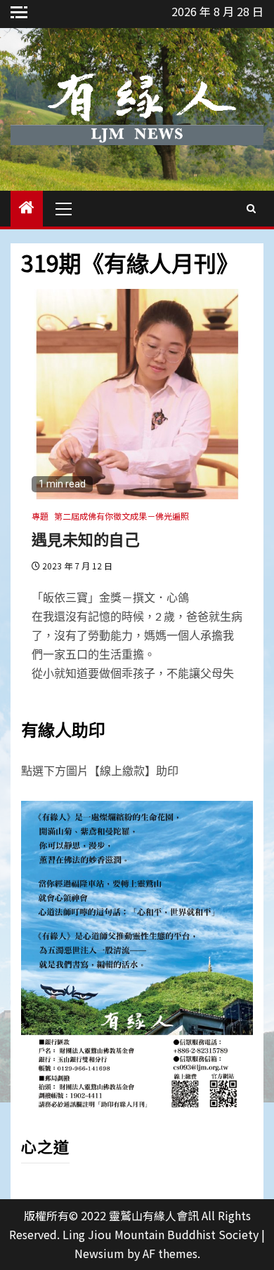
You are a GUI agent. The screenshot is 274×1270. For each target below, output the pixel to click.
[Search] (251, 208)
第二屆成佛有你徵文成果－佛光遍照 (121, 516)
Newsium (99, 1253)
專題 (40, 516)
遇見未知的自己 (86, 538)
